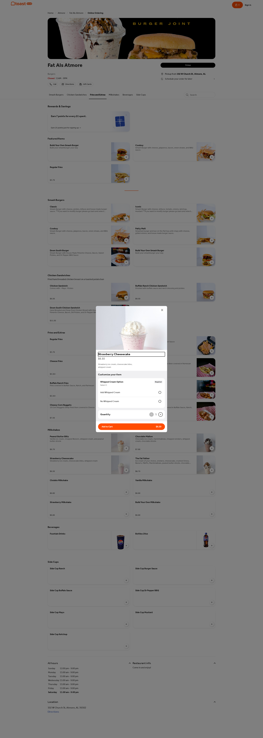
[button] (131, 328)
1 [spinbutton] (156, 414)
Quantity (105, 414)
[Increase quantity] (160, 414)
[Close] (162, 310)
